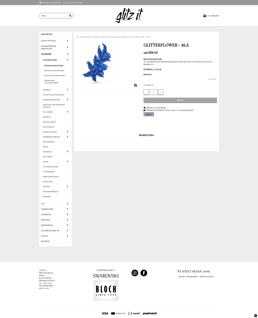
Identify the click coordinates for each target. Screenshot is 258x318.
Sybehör (47, 196)
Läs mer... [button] (212, 79)
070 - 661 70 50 (45, 283)
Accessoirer (48, 171)
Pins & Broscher (51, 176)
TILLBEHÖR (46, 54)
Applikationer (50, 60)
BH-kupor (47, 156)
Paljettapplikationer (54, 75)
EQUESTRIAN (47, 225)
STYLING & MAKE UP (50, 230)
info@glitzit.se (47, 280)
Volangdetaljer (50, 166)
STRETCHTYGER (48, 40)
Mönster (47, 151)
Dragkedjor (48, 142)
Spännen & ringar (51, 137)
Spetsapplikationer (53, 65)
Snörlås (47, 117)
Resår (45, 161)
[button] (211, 16)
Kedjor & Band (50, 132)
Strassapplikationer (54, 70)
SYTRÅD (46, 186)
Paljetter (47, 181)
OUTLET (44, 236)
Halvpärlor (48, 127)
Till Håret (48, 112)
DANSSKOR (46, 214)
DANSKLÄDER (47, 209)
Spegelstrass (49, 122)
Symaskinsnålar (50, 191)
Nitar (45, 146)
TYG (43, 203)
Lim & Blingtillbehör (53, 94)
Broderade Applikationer (51, 81)
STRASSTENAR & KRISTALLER (48, 47)
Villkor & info (46, 285)
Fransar (47, 89)
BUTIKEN (45, 241)
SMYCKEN (45, 219)
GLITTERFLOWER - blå (139, 37)
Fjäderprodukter (51, 99)
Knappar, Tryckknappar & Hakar (54, 105)
